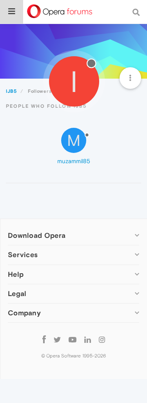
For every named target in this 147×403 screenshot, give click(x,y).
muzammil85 (73, 161)
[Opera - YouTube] (72, 339)
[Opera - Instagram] (102, 339)
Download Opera (36, 235)
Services (23, 254)
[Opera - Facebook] (44, 339)
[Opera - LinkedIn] (87, 339)
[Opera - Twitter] (57, 339)
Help (16, 274)
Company (24, 313)
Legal (17, 293)
